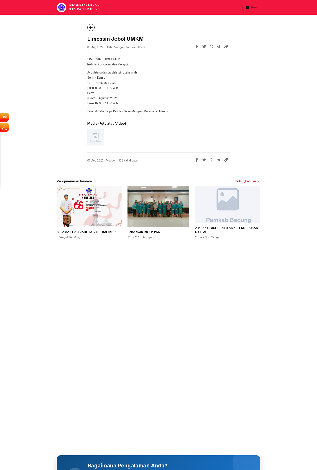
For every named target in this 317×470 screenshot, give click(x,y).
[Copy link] (226, 46)
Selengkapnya (245, 181)
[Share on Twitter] (204, 46)
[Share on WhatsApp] (211, 46)
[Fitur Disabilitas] (4, 127)
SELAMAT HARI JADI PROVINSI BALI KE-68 (88, 232)
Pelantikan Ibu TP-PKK (143, 232)
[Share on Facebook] (197, 46)
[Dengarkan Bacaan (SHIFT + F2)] (4, 117)
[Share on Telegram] (219, 46)
